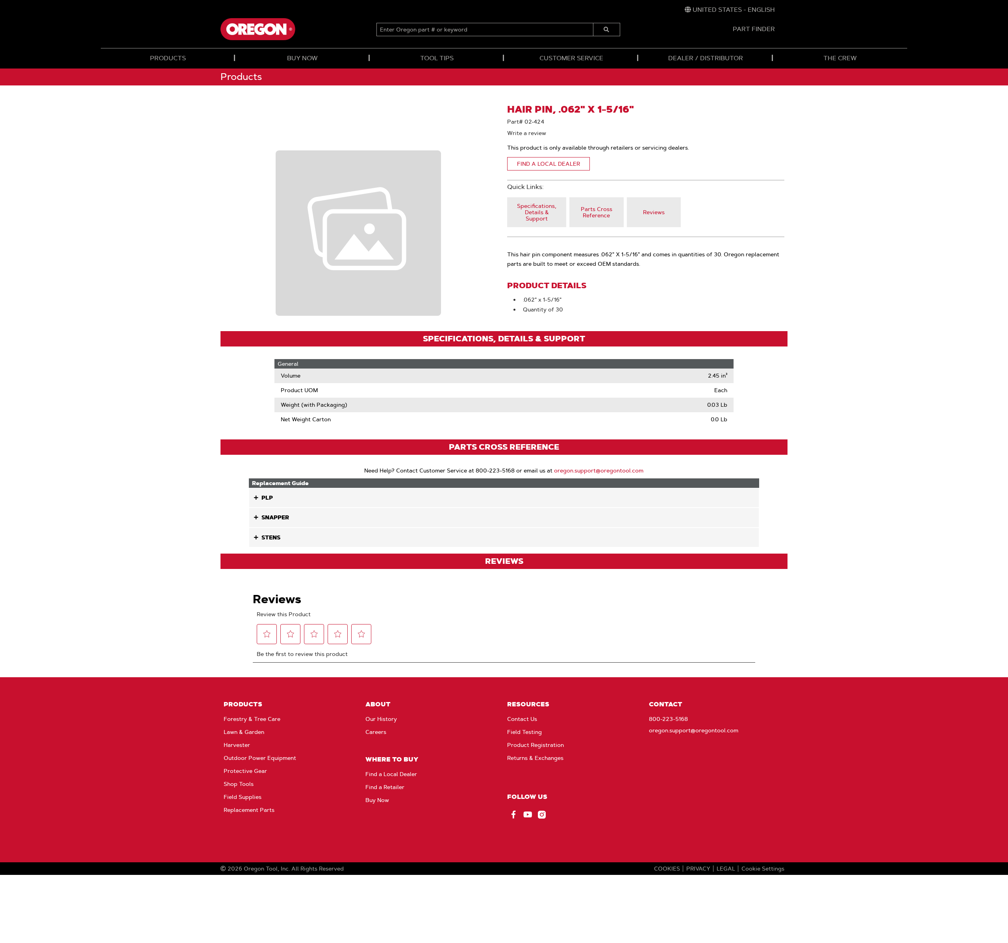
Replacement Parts (249, 810)
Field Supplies (242, 797)
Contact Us (522, 719)
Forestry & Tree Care (252, 719)
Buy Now (377, 800)
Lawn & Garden (244, 732)
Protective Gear (245, 771)
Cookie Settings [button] (762, 868)
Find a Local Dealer (391, 774)
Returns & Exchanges (535, 758)
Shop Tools (239, 784)
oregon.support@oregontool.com (598, 470)
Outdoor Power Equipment (260, 758)
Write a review (526, 133)
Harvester (237, 745)
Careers (375, 732)
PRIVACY (698, 868)
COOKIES (667, 868)
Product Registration (535, 745)
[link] (730, 9)
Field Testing (524, 732)
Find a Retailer (384, 787)
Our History (381, 719)
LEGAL (726, 868)
